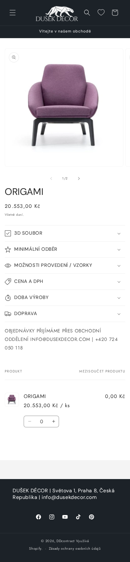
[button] (13, 13)
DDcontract (65, 540)
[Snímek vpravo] (79, 178)
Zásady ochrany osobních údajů (75, 548)
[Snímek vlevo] (51, 178)
